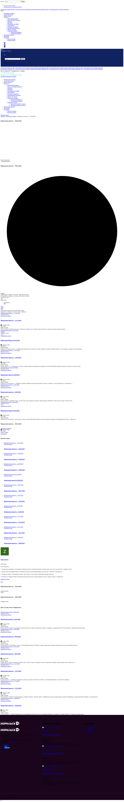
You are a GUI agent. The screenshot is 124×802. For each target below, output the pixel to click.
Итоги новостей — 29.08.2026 (51, 735)
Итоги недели (7, 16)
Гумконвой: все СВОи (13, 24)
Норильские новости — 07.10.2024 (14, 522)
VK (6, 746)
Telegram (7, 747)
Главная (3, 116)
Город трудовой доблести (13, 20)
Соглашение (90, 731)
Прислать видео (5, 115)
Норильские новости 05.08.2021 (13, 480)
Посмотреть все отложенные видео (13, 7)
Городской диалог (8, 14)
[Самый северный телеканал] (8, 76)
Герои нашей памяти (12, 18)
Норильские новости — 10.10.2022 (14, 501)
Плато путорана (11, 39)
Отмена (2, 293)
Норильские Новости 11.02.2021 (10, 340)
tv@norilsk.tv (11, 742)
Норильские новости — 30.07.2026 (14, 491)
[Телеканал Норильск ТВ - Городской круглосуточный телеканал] (18, 9)
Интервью (6, 36)
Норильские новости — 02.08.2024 (14, 459)
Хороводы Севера (12, 102)
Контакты (89, 728)
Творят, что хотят (11, 29)
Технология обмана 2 (16, 33)
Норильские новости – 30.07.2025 (11, 654)
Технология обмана (12, 31)
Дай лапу (9, 21)
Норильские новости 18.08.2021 (10, 375)
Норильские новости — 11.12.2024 (11, 320)
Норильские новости (9, 13)
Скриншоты (4, 433)
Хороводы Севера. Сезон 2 (18, 105)
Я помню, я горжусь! (12, 26)
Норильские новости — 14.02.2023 (11, 357)
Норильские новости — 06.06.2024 (11, 705)
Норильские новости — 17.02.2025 (11, 688)
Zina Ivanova (4, 559)
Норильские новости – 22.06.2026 (11, 392)
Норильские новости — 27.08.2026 (52, 773)
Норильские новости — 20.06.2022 (14, 543)
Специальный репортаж (13, 28)
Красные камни (11, 40)
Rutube (7, 745)
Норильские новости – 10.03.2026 (11, 636)
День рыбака (10, 25)
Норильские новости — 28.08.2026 (52, 753)
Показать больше (5, 579)
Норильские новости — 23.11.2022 (11, 671)
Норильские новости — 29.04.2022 (14, 449)
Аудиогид (6, 37)
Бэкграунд (10, 22)
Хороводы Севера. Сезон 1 (18, 104)
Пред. (2, 306)
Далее (2, 307)
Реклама (89, 730)
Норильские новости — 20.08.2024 (14, 470)
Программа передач (9, 35)
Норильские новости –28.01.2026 (10, 619)
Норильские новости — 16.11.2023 (14, 533)
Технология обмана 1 (16, 32)
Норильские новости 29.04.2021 (10, 410)
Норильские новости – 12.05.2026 (14, 512)
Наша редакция (91, 727)
